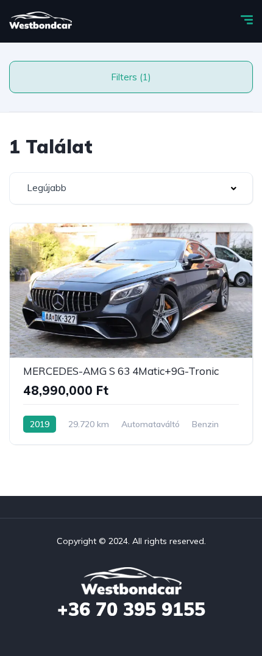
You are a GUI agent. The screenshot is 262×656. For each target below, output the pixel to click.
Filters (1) (131, 77)
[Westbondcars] (40, 21)
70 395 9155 (131, 609)
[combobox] (131, 188)
